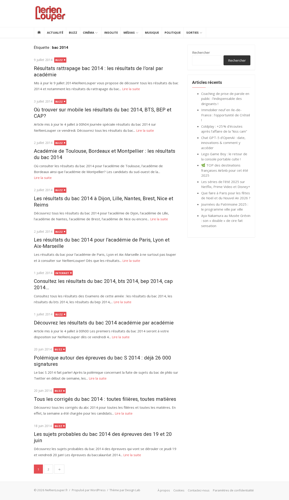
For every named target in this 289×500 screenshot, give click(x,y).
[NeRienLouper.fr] (39, 32)
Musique (152, 33)
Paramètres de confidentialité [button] (233, 490)
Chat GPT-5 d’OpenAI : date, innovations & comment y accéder (223, 142)
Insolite (111, 33)
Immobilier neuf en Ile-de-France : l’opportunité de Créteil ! (225, 115)
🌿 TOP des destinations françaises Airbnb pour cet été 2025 (224, 170)
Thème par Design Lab (125, 490)
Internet (62, 273)
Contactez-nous (199, 490)
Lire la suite (131, 89)
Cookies (178, 490)
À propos (164, 490)
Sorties (192, 33)
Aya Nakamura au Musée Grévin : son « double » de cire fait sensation (225, 220)
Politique (173, 33)
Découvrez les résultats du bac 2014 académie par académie (104, 323)
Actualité (55, 33)
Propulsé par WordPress (89, 490)
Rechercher (201, 52)
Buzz (73, 33)
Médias (129, 33)
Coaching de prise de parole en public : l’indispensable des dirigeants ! (225, 98)
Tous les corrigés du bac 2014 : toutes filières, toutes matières (105, 399)
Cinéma (88, 33)
